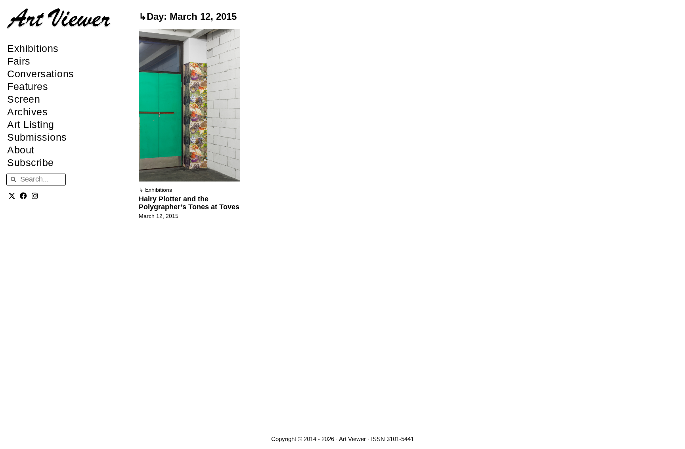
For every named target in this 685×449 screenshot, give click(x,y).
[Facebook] (23, 196)
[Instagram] (35, 196)
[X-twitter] (12, 196)
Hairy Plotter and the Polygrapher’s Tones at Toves (189, 203)
